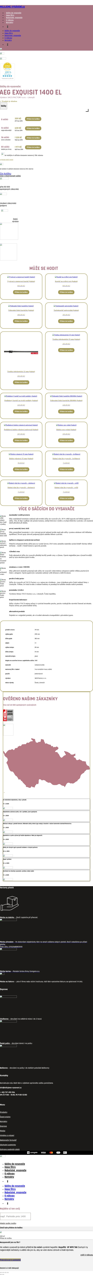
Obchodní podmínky (8, 1145)
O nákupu (10, 20)
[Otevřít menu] (3, 59)
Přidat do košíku (33, 119)
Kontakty (9, 22)
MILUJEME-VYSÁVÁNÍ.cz (12, 6)
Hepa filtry (10, 15)
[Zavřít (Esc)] (8, 1272)
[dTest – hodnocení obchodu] (8, 260)
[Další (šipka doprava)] (3, 1274)
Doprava (3, 1126)
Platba (2, 1131)
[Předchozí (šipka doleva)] (1, 1274)
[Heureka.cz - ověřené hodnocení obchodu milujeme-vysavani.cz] (7, 80)
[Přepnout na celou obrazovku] (3, 1272)
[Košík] (2, 54)
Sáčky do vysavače (13, 13)
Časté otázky (5, 1117)
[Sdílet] (5, 1272)
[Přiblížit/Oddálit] (1, 1272)
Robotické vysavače (14, 17)
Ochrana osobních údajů (10, 1149)
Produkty (3, 1112)
